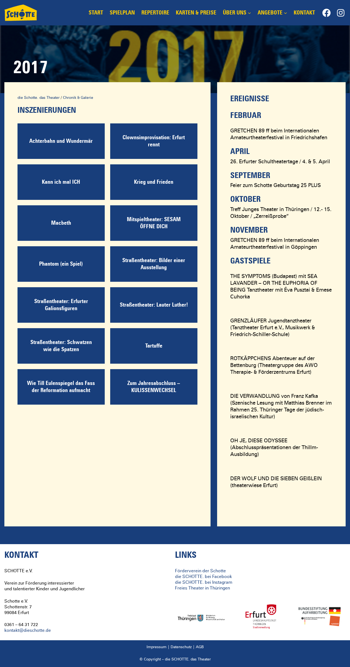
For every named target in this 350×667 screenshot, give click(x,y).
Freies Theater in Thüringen (202, 588)
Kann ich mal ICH (61, 182)
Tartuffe (153, 346)
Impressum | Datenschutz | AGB (175, 647)
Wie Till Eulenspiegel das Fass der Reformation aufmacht (61, 387)
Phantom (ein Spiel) (61, 264)
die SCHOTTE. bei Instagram (203, 582)
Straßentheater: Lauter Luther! (154, 305)
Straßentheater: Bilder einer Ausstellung (153, 264)
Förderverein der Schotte (200, 571)
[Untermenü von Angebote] (285, 12)
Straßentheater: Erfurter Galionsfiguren (61, 305)
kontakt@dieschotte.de (27, 630)
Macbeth (61, 223)
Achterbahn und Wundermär (61, 141)
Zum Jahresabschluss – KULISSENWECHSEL (153, 387)
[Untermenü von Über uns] (249, 12)
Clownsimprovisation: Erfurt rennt (153, 141)
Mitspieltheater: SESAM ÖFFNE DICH (154, 223)
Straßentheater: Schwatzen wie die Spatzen (61, 346)
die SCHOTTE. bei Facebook (203, 576)
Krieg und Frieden (153, 182)
